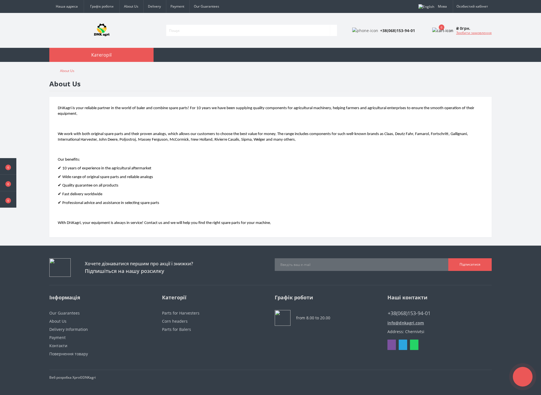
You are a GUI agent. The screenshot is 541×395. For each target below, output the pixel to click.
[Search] (333, 30)
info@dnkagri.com (405, 323)
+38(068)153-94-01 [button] (409, 313)
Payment (177, 6)
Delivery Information (68, 329)
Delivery (154, 6)
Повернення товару (68, 353)
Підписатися (470, 264)
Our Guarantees (206, 6)
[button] (8, 199)
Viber (391, 345)
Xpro (76, 377)
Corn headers (175, 321)
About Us (131, 6)
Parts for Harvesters (180, 313)
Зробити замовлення (474, 32)
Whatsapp (414, 345)
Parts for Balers (176, 329)
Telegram (403, 345)
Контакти (58, 345)
